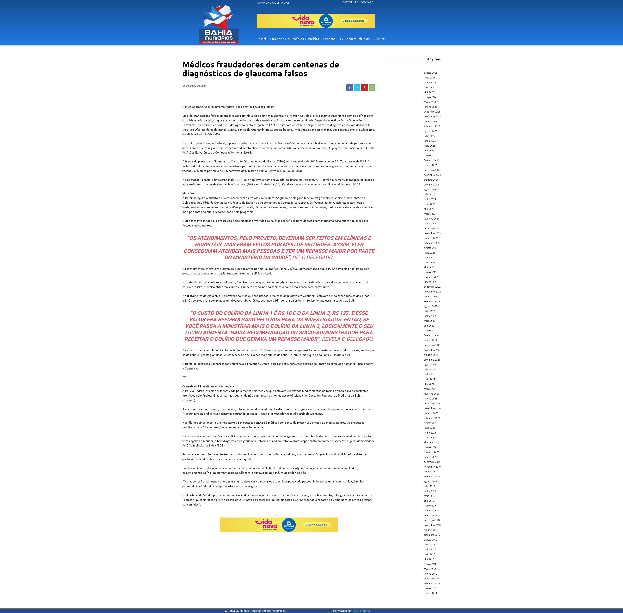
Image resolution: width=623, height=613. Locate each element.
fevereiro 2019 (431, 510)
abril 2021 (429, 384)
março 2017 (430, 588)
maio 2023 (429, 262)
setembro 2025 (432, 126)
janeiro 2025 (430, 165)
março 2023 (430, 272)
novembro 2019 (432, 466)
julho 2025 (429, 135)
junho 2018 (430, 549)
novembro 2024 (432, 174)
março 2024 (430, 213)
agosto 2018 (430, 539)
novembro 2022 (432, 291)
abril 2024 (429, 208)
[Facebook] (349, 87)
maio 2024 (429, 204)
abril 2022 (429, 325)
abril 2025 (429, 150)
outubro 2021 (431, 354)
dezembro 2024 (432, 170)
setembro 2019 (432, 476)
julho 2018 (429, 544)
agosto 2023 (430, 247)
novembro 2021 (432, 349)
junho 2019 (430, 491)
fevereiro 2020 (431, 452)
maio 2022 (429, 320)
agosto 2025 (430, 131)
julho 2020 (429, 427)
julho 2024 (429, 194)
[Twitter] (357, 87)
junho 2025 (430, 140)
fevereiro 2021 (431, 393)
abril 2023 (429, 267)
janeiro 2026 (430, 106)
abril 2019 (429, 500)
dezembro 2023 (432, 228)
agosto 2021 (430, 364)
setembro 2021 (432, 359)
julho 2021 (429, 369)
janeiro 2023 (430, 281)
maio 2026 (429, 87)
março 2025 (430, 155)
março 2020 (430, 447)
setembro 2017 (432, 583)
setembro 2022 (432, 301)
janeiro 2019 (430, 515)
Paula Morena (361, 611)
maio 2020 (429, 437)
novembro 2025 (432, 116)
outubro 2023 (431, 238)
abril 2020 (429, 442)
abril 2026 (429, 92)
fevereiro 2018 (431, 568)
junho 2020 (430, 432)
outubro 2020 (431, 413)
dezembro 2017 (432, 578)
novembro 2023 (432, 233)
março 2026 (430, 97)
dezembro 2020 (432, 403)
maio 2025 (429, 145)
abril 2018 (429, 559)
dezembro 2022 (432, 286)
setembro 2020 (432, 418)
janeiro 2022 (430, 340)
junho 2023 (430, 257)
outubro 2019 (431, 471)
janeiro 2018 (430, 573)
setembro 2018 (432, 534)
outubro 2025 (431, 121)
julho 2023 (429, 252)
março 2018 (430, 563)
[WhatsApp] (372, 87)
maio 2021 (429, 379)
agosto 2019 (430, 481)
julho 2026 (429, 77)
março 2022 (430, 330)
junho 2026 (430, 82)
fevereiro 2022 (431, 335)
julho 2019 (429, 486)
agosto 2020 (430, 422)
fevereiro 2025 (431, 160)
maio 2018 (429, 554)
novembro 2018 (432, 525)
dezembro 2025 (432, 111)
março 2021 (430, 388)
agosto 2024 (430, 189)
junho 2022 (430, 315)
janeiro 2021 (430, 398)
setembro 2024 (432, 184)
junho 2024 (430, 199)
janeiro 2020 (430, 456)
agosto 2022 (430, 306)
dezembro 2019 (432, 461)
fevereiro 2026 (431, 101)
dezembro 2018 (432, 520)
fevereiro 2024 (431, 218)
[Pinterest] (364, 87)
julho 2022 (429, 311)
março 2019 (430, 505)
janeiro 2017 (430, 593)
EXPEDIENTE (350, 2)
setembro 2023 (432, 242)
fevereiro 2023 (431, 277)
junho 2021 (430, 374)
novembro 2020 (432, 408)
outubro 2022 (431, 296)
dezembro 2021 (432, 345)
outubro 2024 (431, 179)
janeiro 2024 (430, 223)
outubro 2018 (431, 529)
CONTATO (367, 2)
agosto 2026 (430, 72)
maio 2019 (429, 495)
